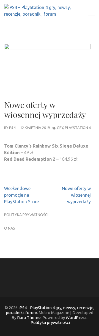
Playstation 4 (78, 127)
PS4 (12, 127)
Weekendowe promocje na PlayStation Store (21, 195)
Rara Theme (29, 317)
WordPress (76, 317)
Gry (60, 127)
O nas (9, 228)
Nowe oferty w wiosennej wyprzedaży (76, 195)
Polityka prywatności (26, 215)
